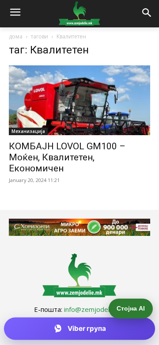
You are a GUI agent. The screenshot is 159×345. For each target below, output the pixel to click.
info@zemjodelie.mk (94, 309)
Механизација (28, 131)
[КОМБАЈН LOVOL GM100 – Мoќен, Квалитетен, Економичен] (79, 100)
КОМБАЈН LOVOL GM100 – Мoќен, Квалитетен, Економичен (67, 157)
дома (16, 36)
